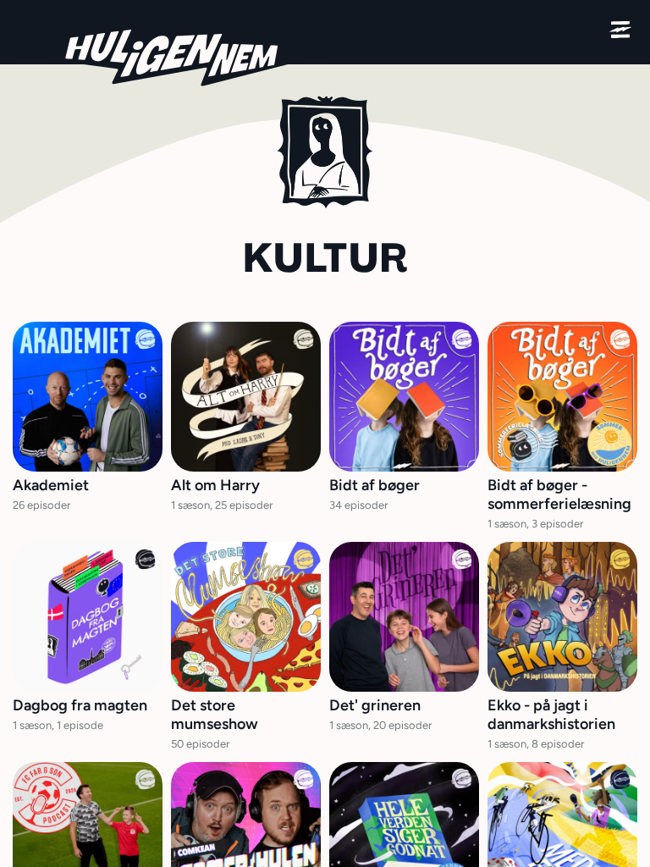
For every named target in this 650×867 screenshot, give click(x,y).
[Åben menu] (620, 30)
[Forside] (169, 51)
